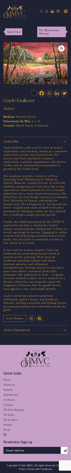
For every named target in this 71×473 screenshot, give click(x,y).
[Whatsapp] (49, 93)
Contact (8, 404)
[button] (61, 48)
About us (9, 384)
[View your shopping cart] (52, 11)
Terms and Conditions (40, 469)
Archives (9, 399)
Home (7, 379)
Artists (7, 424)
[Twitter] (64, 93)
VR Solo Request (13, 409)
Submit (8, 389)
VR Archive (10, 420)
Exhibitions (10, 394)
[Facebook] (41, 93)
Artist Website (15, 318)
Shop (6, 429)
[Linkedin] (57, 93)
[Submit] (64, 450)
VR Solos (9, 414)
